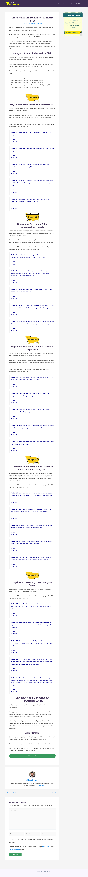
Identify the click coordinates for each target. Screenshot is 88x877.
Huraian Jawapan (75, 3)
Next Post (55, 793)
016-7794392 (40, 785)
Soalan (65, 3)
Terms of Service (14, 849)
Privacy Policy (46, 846)
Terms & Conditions (49, 872)
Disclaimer (37, 872)
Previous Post (10, 793)
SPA (34, 23)
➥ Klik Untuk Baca (32, 756)
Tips (59, 3)
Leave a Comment (26, 23)
